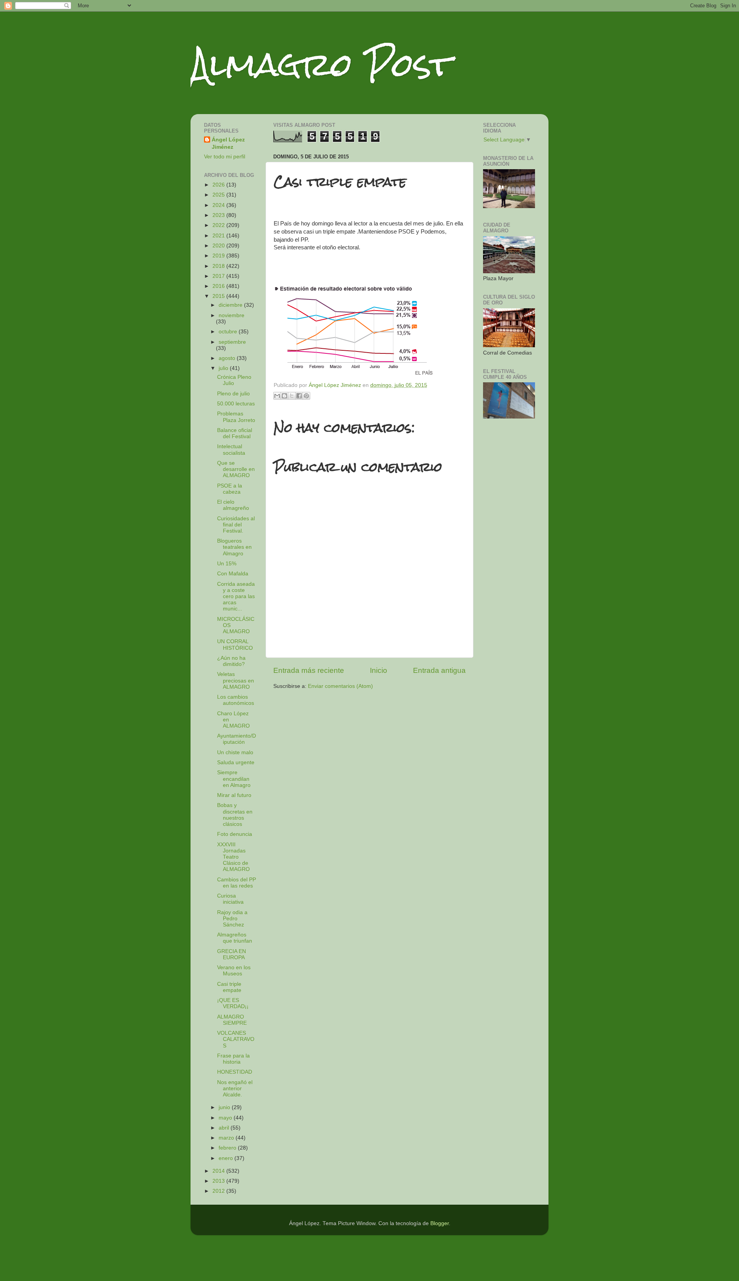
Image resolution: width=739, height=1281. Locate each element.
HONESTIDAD (234, 1072)
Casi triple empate (229, 987)
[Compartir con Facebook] (299, 396)
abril (225, 1128)
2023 (219, 215)
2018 (219, 266)
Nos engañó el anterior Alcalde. (234, 1088)
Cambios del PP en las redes (236, 883)
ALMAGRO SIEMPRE (232, 1020)
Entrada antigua (439, 670)
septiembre (232, 342)
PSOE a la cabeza (229, 489)
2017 (219, 276)
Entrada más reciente (308, 670)
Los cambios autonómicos (235, 700)
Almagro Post (321, 64)
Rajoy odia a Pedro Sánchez (232, 918)
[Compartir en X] (292, 396)
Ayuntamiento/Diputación (236, 739)
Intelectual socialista (231, 450)
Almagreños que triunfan (234, 938)
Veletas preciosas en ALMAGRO (235, 680)
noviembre (231, 315)
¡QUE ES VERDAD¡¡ (233, 1003)
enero (226, 1158)
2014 (219, 1171)
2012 (219, 1191)
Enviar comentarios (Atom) (340, 686)
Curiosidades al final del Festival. (236, 525)
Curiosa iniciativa (230, 899)
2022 (219, 225)
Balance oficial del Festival (234, 433)
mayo (226, 1118)
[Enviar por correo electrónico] (277, 396)
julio (224, 368)
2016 (219, 286)
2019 (219, 256)
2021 (219, 236)
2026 (219, 185)
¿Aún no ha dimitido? (231, 661)
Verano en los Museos (234, 971)
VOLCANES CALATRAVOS (235, 1039)
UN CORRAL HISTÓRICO (235, 645)
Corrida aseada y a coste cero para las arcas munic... (236, 596)
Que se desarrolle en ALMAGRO (236, 469)
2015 (219, 296)
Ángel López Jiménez (228, 143)
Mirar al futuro (234, 795)
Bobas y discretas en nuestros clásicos (234, 814)
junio (225, 1107)
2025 (219, 195)
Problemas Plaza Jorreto (236, 417)
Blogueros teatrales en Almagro (234, 547)
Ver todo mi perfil (224, 157)
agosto (228, 358)
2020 (219, 246)
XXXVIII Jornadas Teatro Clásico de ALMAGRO (233, 857)
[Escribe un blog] (284, 396)
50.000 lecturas (236, 404)
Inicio (378, 670)
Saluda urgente (235, 762)
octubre (229, 332)
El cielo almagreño (233, 505)
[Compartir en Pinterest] (306, 396)
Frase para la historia (233, 1059)
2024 (219, 205)
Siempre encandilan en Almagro (234, 779)
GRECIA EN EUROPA (231, 954)
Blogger (439, 1223)
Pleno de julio (233, 394)
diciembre (231, 305)
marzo (227, 1138)
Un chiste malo (235, 752)
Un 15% (226, 564)
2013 (219, 1181)
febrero (228, 1148)
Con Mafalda (232, 574)
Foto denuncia (234, 834)
